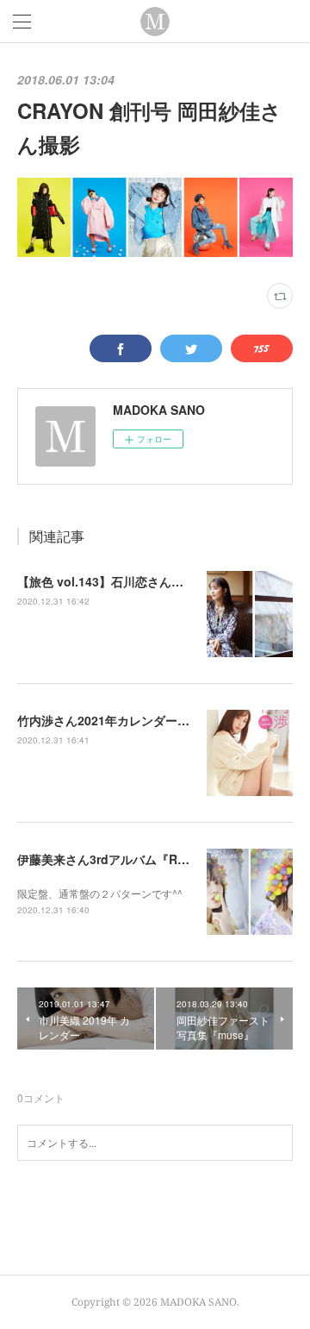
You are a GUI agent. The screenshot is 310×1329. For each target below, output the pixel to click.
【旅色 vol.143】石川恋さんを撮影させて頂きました (160, 581)
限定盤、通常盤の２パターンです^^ (100, 893)
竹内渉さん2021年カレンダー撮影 (109, 720)
